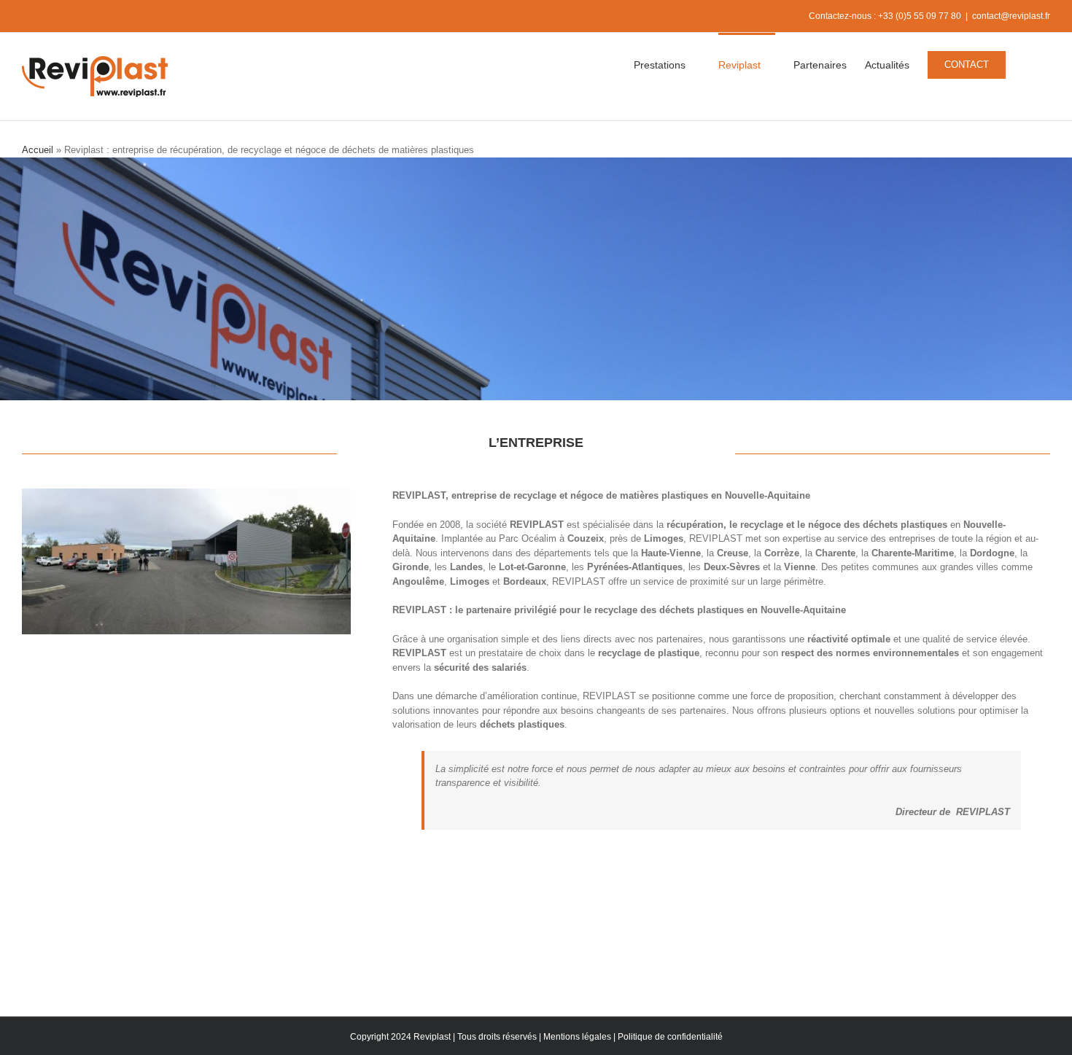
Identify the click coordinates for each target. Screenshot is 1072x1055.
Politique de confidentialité (670, 1037)
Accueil (37, 149)
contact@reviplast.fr (1011, 16)
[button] (1028, 63)
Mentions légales (577, 1037)
